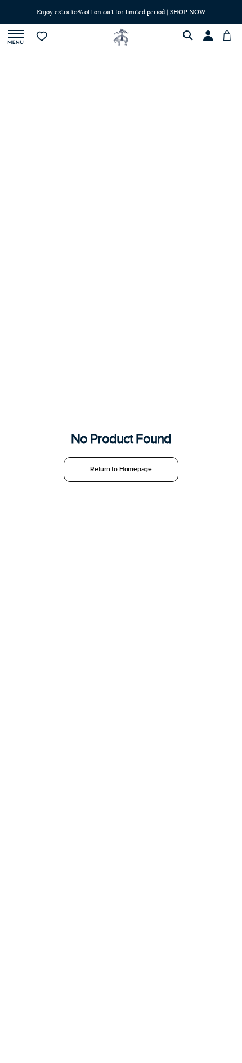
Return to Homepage (121, 469)
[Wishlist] (42, 37)
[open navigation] (15, 37)
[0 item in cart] (230, 37)
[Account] (210, 37)
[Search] (189, 37)
